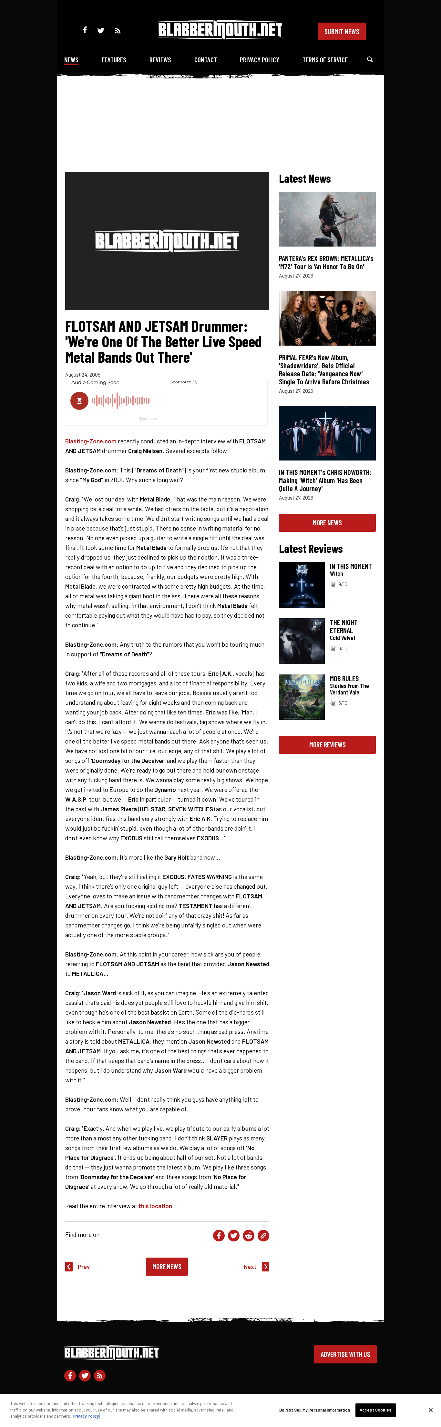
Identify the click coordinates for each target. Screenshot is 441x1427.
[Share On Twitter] (234, 1235)
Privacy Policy (259, 60)
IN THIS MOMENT (351, 566)
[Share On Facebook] (219, 1235)
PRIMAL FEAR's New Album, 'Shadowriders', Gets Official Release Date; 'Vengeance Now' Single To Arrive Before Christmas (324, 369)
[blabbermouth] (220, 37)
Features (114, 60)
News (71, 60)
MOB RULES (344, 678)
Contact (205, 60)
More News (166, 1266)
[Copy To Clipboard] (263, 1235)
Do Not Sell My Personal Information (314, 1409)
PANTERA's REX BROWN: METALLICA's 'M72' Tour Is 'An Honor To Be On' (326, 262)
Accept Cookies (375, 1409)
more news (327, 522)
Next (250, 1266)
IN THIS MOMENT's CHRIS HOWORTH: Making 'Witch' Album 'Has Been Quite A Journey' (325, 480)
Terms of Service (325, 60)
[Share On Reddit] (248, 1235)
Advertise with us (345, 1354)
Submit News (341, 31)
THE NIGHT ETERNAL (344, 626)
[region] (220, 1410)
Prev (84, 1266)
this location (155, 1205)
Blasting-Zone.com (91, 441)
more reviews (327, 744)
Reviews (160, 60)
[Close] (431, 1410)
